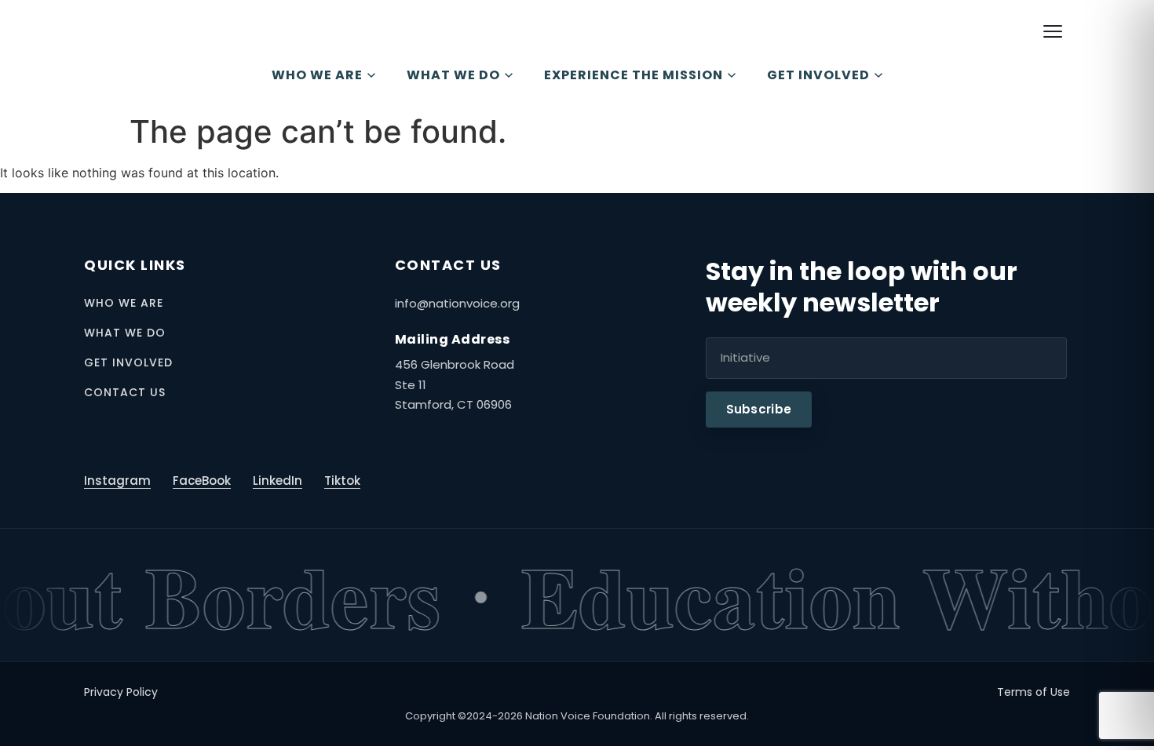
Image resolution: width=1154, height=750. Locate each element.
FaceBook (202, 480)
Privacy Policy (121, 692)
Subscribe (759, 409)
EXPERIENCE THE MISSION (633, 75)
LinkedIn (277, 480)
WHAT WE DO (453, 75)
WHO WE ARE (317, 75)
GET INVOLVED (818, 75)
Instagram (117, 480)
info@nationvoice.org (457, 303)
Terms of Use (1033, 692)
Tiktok (342, 480)
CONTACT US (125, 392)
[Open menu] (1052, 31)
